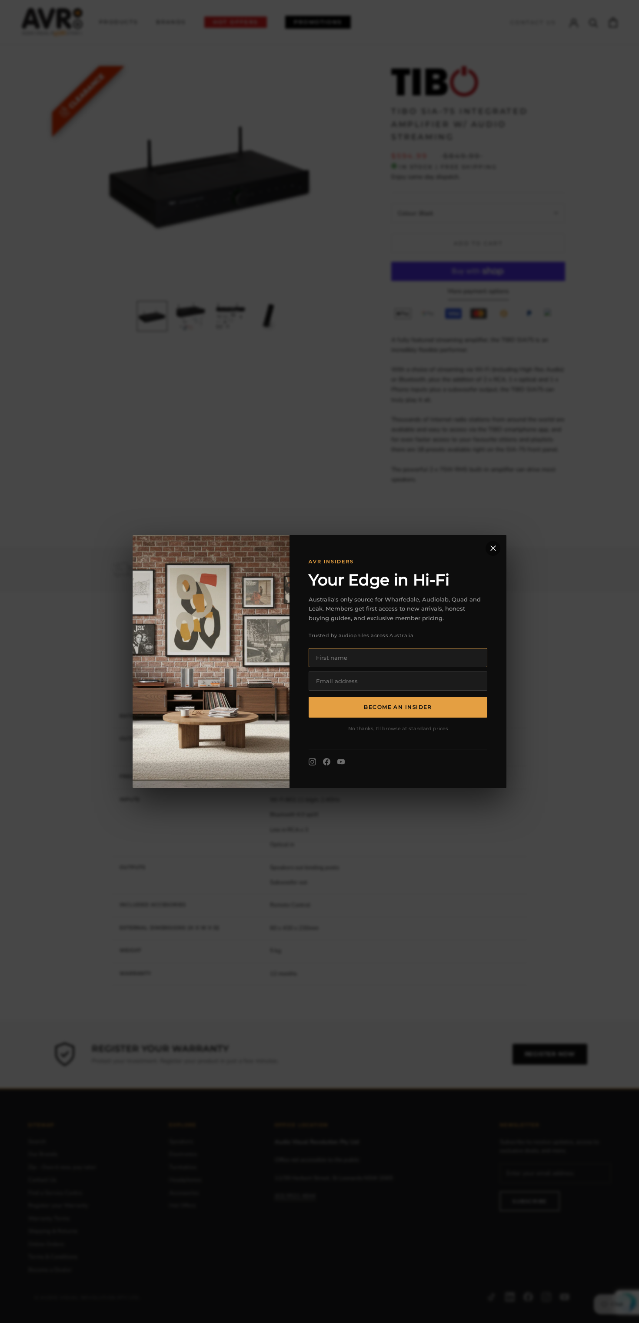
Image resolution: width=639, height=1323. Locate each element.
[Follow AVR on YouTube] (341, 761)
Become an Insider (398, 707)
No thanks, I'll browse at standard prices (398, 728)
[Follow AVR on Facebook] (326, 761)
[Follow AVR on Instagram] (312, 761)
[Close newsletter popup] (493, 548)
